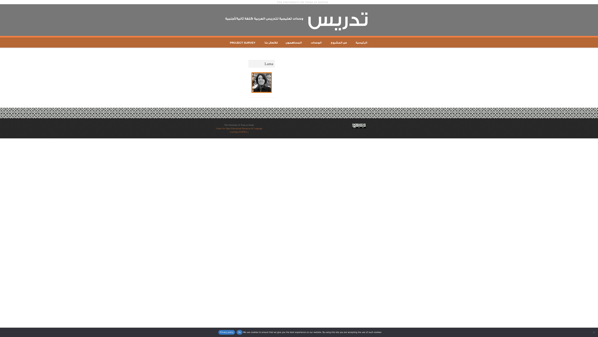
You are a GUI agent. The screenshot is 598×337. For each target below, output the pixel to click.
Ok (239, 332)
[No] (594, 332)
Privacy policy (227, 332)
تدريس (338, 20)
